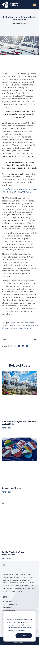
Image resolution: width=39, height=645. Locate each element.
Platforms (8, 601)
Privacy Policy (19, 642)
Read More (6, 428)
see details (21, 630)
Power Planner (10, 605)
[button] (34, 4)
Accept (23, 635)
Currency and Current (12, 488)
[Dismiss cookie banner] (31, 615)
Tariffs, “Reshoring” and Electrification (13, 553)
